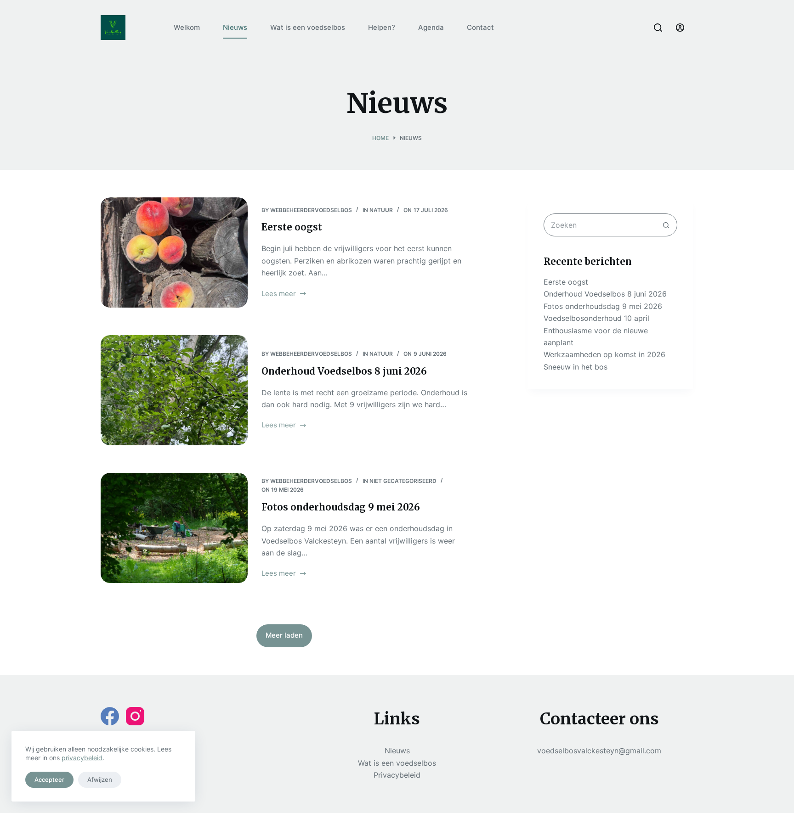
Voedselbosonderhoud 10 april (596, 318)
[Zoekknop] (666, 225)
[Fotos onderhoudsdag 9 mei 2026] (174, 528)
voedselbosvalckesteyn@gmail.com (599, 750)
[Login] (680, 27)
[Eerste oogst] (174, 252)
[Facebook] (110, 716)
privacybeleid (82, 758)
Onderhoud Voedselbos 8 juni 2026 (344, 371)
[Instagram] (135, 716)
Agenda (431, 27)
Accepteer (49, 779)
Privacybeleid (397, 774)
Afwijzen (99, 779)
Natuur (381, 210)
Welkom (187, 27)
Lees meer (278, 294)
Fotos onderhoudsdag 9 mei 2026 (340, 507)
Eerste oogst (291, 227)
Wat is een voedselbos (307, 27)
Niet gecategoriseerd (403, 480)
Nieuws (235, 27)
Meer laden (284, 635)
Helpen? (381, 27)
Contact (480, 27)
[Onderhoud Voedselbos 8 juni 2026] (174, 390)
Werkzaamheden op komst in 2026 (604, 354)
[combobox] (599, 224)
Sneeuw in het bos (575, 366)
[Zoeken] (658, 27)
